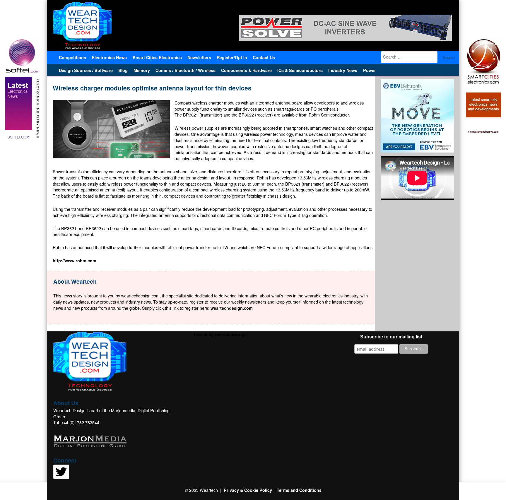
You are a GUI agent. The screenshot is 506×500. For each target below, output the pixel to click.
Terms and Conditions (299, 490)
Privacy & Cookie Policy (248, 490)
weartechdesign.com (232, 308)
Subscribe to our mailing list (391, 336)
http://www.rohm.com (74, 260)
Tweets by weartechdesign (220, 334)
